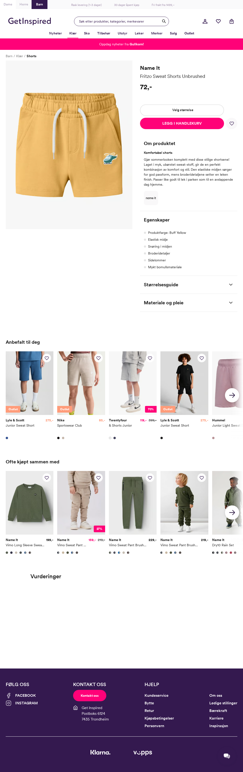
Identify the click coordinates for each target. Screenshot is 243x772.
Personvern (154, 726)
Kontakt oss (90, 695)
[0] (218, 21)
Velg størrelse (182, 110)
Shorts (32, 56)
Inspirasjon (218, 726)
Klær (19, 56)
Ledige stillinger (223, 703)
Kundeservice (156, 695)
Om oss (215, 695)
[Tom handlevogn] (231, 21)
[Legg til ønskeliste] (231, 123)
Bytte (149, 703)
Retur (149, 710)
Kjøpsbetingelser (159, 718)
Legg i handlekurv (182, 123)
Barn (9, 56)
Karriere (216, 718)
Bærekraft (218, 710)
